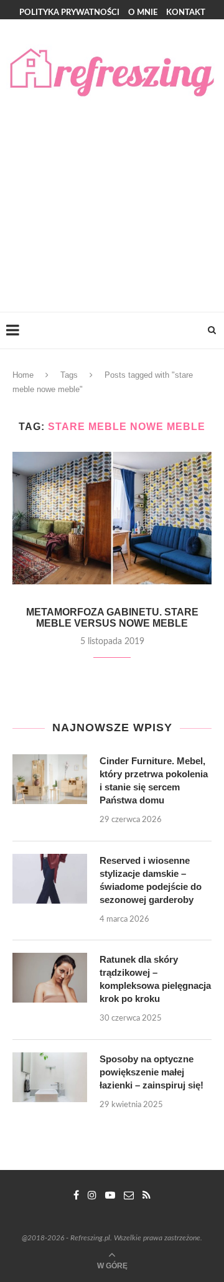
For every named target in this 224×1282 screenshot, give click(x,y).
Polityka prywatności (69, 13)
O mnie (142, 13)
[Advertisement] (112, 193)
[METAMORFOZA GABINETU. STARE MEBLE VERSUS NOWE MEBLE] (112, 518)
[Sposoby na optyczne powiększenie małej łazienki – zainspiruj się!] (49, 1077)
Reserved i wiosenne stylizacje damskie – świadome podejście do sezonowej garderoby (151, 880)
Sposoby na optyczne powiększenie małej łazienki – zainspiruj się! (151, 1072)
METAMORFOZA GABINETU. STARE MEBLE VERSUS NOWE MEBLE (112, 618)
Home (23, 375)
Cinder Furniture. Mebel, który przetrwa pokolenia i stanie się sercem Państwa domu (154, 780)
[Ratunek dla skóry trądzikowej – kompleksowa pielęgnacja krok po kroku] (49, 978)
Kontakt (185, 13)
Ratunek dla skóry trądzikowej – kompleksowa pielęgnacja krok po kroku (155, 979)
